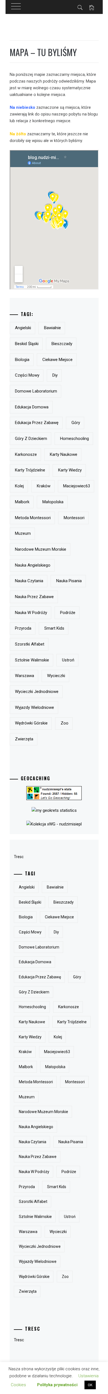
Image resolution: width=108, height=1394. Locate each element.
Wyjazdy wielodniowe (34, 707)
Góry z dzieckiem (31, 438)
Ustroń (68, 660)
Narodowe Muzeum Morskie (40, 549)
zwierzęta (24, 738)
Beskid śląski (26, 343)
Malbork (22, 501)
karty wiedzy (70, 470)
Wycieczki (56, 675)
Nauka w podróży (31, 612)
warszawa (24, 675)
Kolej (19, 485)
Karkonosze (26, 454)
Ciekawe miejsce (57, 359)
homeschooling (74, 438)
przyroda (23, 628)
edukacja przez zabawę (36, 422)
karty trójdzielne (30, 470)
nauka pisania (69, 580)
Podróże (67, 612)
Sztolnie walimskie (32, 660)
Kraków (43, 485)
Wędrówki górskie (31, 723)
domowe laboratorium (36, 391)
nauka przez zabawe (34, 596)
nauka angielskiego (32, 565)
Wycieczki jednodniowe (36, 691)
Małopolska (52, 501)
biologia (22, 359)
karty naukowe (63, 454)
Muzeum (23, 533)
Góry (75, 422)
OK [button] (90, 1385)
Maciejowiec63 (76, 485)
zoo (64, 723)
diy (55, 375)
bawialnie (52, 327)
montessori (74, 517)
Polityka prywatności (57, 1384)
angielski (23, 327)
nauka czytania (29, 580)
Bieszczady (62, 343)
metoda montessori (33, 517)
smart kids (54, 628)
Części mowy (27, 375)
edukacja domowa (31, 407)
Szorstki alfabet (29, 644)
